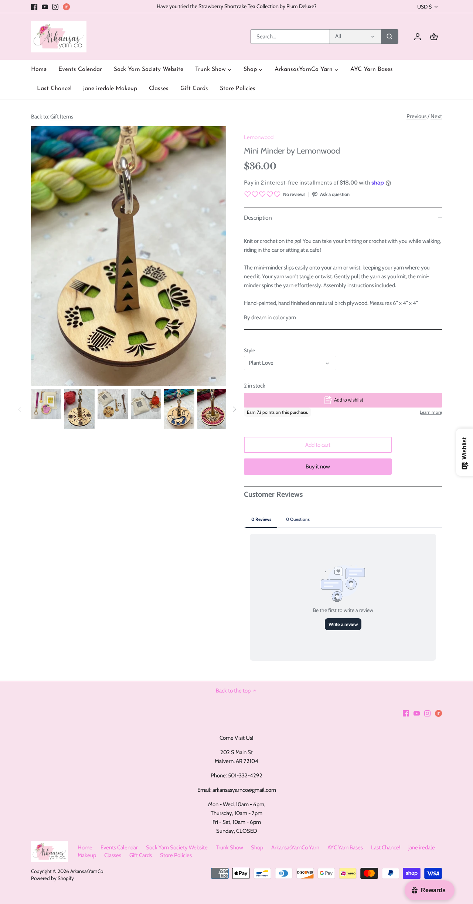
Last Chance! (386, 847)
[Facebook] (34, 6)
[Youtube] (45, 6)
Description (258, 217)
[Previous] (20, 409)
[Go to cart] (433, 37)
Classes (112, 855)
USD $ (424, 7)
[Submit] (389, 37)
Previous (416, 116)
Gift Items (61, 116)
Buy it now (318, 466)
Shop (257, 847)
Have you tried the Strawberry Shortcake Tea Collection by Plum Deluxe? (237, 6)
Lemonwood (258, 137)
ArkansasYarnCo (86, 871)
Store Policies (176, 855)
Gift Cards (140, 855)
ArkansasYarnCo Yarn (295, 847)
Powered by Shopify (52, 878)
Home (85, 847)
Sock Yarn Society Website (177, 847)
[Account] (417, 37)
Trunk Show (229, 847)
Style (249, 350)
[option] (46, 404)
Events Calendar (119, 847)
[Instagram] (55, 6)
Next (436, 116)
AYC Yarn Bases (345, 847)
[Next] (234, 409)
